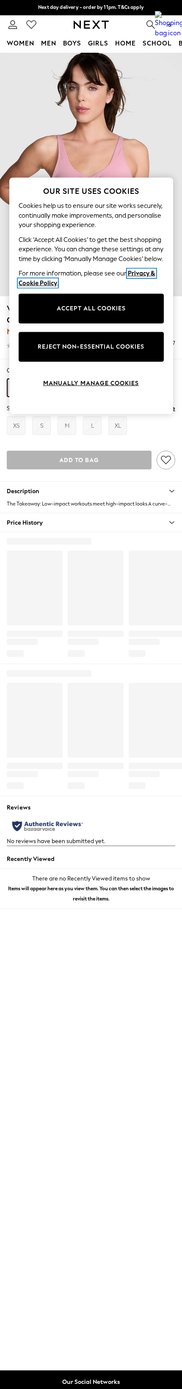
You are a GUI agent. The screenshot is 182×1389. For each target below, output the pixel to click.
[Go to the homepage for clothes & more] (91, 24)
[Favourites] (31, 24)
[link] (12, 24)
